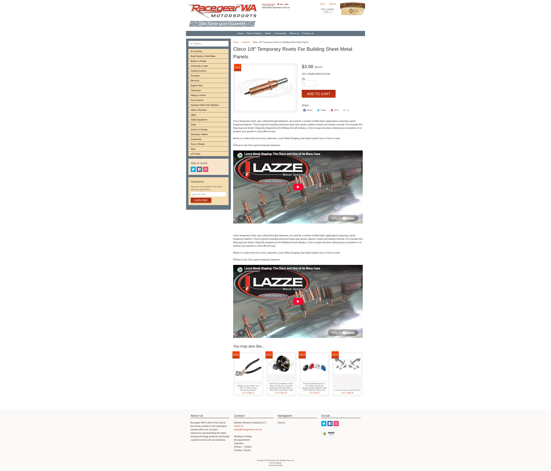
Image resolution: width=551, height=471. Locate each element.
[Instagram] (205, 169)
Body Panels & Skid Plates (203, 56)
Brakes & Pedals (198, 61)
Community (280, 33)
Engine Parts (197, 85)
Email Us (238, 426)
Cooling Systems (199, 71)
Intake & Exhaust (199, 110)
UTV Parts (195, 154)
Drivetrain (195, 75)
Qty (303, 79)
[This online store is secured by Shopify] (328, 435)
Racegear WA (274, 460)
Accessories (196, 51)
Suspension (196, 139)
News (268, 33)
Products (246, 42)
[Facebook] (199, 169)
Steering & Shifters (199, 134)
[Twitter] (193, 169)
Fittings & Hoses (198, 95)
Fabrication (196, 90)
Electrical (195, 80)
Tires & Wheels (198, 144)
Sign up (332, 4)
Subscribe (201, 200)
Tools (193, 149)
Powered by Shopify (276, 465)
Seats (193, 124)
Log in (322, 4)
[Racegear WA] (222, 15)
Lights (193, 115)
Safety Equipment (199, 119)
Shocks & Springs (199, 129)
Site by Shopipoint (275, 463)
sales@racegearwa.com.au (248, 429)
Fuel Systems (197, 100)
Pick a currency (327, 9)
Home (240, 33)
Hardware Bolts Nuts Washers (205, 105)
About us (294, 33)
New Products (254, 33)
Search (281, 422)
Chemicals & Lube (199, 66)
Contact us (308, 33)
